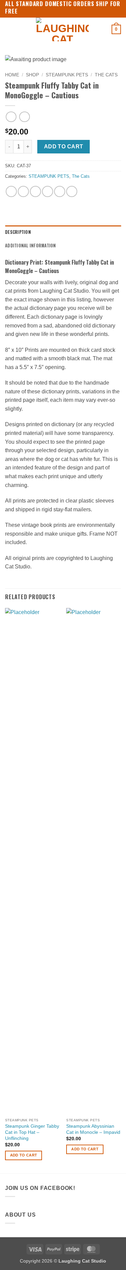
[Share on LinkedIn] (71, 191)
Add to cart (63, 146)
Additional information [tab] (30, 245)
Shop (32, 74)
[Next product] (11, 117)
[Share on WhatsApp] (11, 191)
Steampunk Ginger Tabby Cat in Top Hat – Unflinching (32, 1132)
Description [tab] (18, 232)
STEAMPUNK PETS (67, 74)
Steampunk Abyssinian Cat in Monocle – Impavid (93, 1129)
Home (12, 74)
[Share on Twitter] (35, 191)
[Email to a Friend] (47, 191)
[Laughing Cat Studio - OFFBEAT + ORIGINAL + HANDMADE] (62, 29)
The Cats (106, 74)
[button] (9, 29)
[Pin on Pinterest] (59, 191)
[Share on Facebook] (23, 191)
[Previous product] (24, 117)
